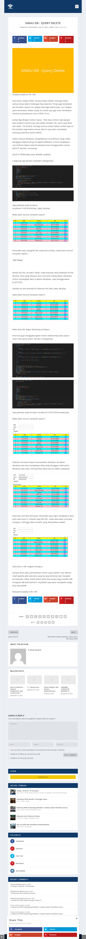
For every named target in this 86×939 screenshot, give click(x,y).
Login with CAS (43, 777)
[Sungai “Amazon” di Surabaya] (13, 792)
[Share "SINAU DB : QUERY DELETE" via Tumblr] (40, 617)
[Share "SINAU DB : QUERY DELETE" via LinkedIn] (48, 617)
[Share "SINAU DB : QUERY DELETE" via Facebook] (27, 617)
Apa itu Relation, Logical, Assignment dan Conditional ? (17, 690)
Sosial (54, 793)
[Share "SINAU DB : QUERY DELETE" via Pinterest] (44, 617)
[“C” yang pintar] (34, 679)
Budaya (31, 793)
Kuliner (42, 793)
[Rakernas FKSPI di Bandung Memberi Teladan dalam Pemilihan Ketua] (13, 809)
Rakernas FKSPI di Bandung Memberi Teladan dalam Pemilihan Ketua (42, 808)
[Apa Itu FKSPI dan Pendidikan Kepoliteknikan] (13, 826)
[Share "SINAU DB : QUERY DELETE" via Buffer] (52, 617)
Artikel (51, 27)
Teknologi (59, 793)
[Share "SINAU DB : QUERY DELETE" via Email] (61, 617)
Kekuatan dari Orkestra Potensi (28, 816)
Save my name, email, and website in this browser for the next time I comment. (38, 750)
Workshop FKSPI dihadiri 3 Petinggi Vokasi (32, 799)
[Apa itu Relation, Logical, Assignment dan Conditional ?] (17, 679)
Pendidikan (48, 793)
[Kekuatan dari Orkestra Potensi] (13, 817)
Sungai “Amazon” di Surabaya (28, 791)
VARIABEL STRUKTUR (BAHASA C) (65, 689)
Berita (27, 810)
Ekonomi (37, 793)
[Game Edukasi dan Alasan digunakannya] (51, 679)
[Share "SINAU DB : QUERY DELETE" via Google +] (36, 617)
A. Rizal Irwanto (32, 27)
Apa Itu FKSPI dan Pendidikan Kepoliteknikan (33, 825)
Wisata (65, 793)
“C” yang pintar (33, 687)
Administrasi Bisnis (17, 891)
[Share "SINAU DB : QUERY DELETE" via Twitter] (31, 617)
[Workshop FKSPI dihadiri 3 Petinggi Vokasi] (13, 800)
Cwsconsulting (15, 884)
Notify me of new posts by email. (22, 758)
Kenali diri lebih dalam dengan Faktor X (26, 900)
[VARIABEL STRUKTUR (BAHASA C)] (68, 679)
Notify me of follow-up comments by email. (25, 754)
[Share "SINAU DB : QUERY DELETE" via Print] (65, 617)
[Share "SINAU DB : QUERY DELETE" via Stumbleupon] (57, 617)
